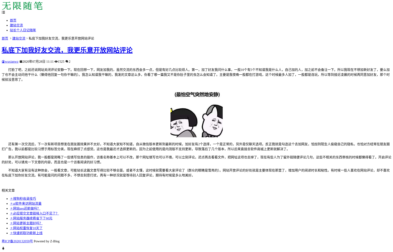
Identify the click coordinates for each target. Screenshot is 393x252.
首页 (13, 20)
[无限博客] (22, 8)
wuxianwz (11, 61)
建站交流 (16, 25)
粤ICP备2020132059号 (17, 241)
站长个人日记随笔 (23, 30)
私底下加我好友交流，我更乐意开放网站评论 (67, 50)
